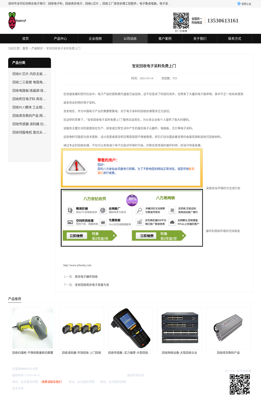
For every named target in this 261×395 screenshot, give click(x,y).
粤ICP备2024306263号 (54, 375)
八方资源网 (34, 388)
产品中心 (60, 38)
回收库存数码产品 (228, 352)
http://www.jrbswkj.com (77, 265)
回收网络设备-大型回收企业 (179, 352)
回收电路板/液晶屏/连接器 (31, 90)
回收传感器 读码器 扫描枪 (31, 124)
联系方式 (234, 38)
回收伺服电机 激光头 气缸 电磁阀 (36, 132)
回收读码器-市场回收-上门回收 (81, 352)
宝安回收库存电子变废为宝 (92, 284)
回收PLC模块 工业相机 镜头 (32, 107)
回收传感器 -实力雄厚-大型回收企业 (131, 352)
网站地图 (75, 388)
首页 (25, 38)
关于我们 (199, 38)
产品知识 (37, 48)
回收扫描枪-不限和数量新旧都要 (32, 352)
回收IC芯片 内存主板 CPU (31, 74)
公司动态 (130, 38)
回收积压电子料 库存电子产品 (34, 99)
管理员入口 (62, 388)
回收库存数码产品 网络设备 (32, 115)
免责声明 (48, 388)
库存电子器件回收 (86, 276)
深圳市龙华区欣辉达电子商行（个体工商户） (97, 375)
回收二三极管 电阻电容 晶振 (32, 82)
